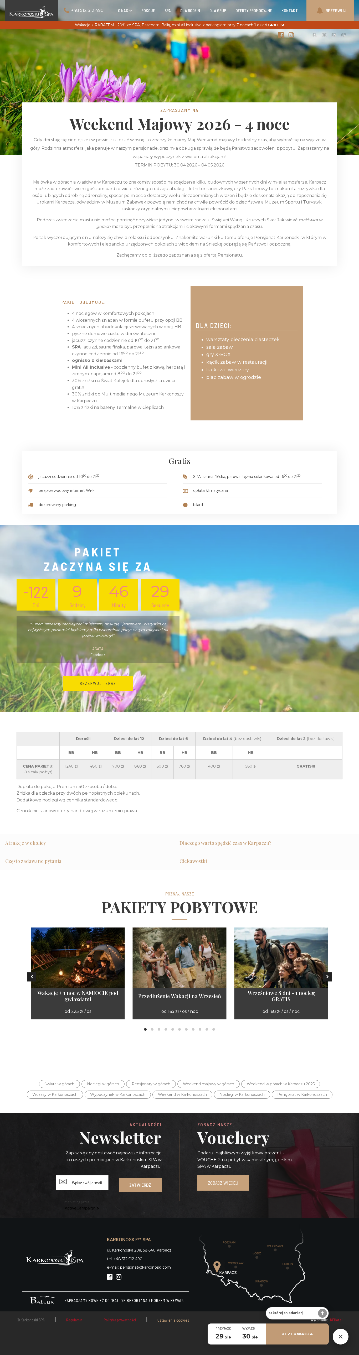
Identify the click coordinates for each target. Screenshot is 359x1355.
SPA (168, 10)
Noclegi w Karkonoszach (242, 1094)
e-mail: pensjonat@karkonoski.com (139, 1267)
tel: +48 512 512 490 (124, 1259)
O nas (123, 10)
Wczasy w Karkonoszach (55, 1094)
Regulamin (74, 1319)
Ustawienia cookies (173, 1319)
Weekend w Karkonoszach (182, 1094)
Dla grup (217, 10)
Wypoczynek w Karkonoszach (117, 1094)
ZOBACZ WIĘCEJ (223, 1183)
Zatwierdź (140, 1185)
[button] (31, 976)
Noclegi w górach (103, 1084)
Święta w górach (59, 1084)
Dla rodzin (190, 10)
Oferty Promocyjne (253, 10)
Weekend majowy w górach (208, 1084)
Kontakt (289, 10)
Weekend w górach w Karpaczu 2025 (281, 1084)
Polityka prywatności (120, 1319)
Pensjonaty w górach (151, 1084)
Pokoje (148, 10)
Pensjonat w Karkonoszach (302, 1094)
